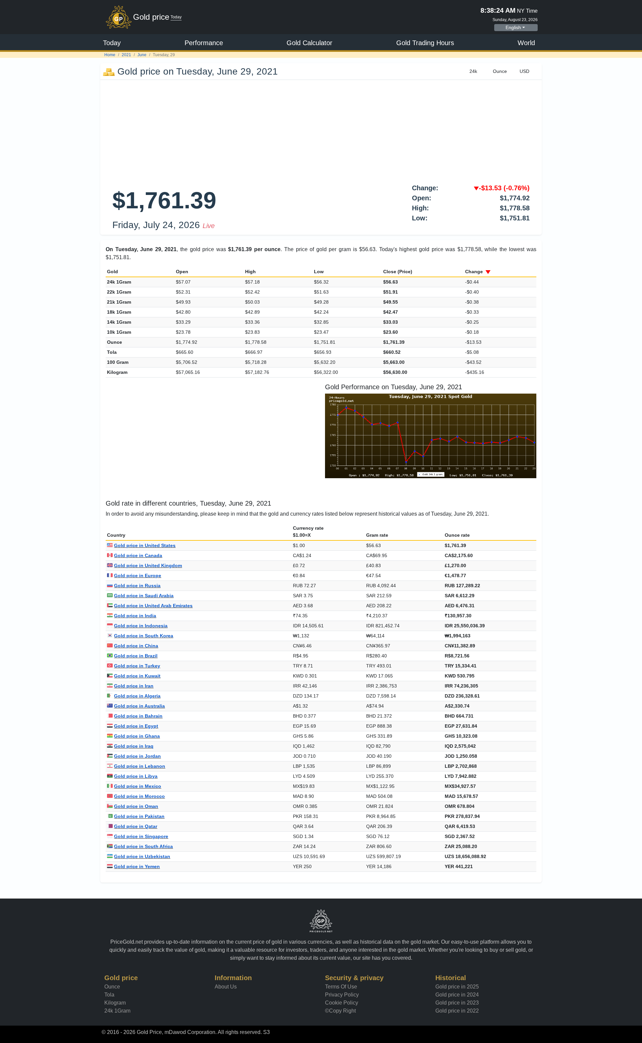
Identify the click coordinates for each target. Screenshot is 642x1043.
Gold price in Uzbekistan (142, 856)
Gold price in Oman (136, 806)
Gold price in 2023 (457, 1003)
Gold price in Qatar (135, 826)
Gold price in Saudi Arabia (144, 595)
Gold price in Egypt (136, 726)
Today (112, 42)
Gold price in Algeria (137, 696)
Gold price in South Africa (143, 846)
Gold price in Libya (135, 776)
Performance (204, 42)
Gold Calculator (309, 42)
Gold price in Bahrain (138, 716)
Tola (109, 995)
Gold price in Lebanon (139, 766)
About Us (226, 986)
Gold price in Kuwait (137, 676)
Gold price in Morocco (139, 796)
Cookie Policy (341, 1003)
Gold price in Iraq (133, 746)
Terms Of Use (341, 986)
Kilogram (115, 1003)
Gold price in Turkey (137, 665)
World (526, 42)
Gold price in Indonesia (141, 625)
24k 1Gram (117, 1011)
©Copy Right (340, 1011)
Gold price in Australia (139, 706)
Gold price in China (136, 645)
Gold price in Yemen (137, 866)
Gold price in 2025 (457, 986)
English (513, 27)
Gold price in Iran (133, 686)
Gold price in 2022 (457, 1011)
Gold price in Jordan (137, 756)
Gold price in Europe (137, 575)
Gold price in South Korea (143, 635)
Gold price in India (135, 615)
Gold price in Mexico (137, 786)
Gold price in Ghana (137, 736)
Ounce (112, 986)
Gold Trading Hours (425, 42)
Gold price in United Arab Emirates (153, 605)
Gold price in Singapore (141, 836)
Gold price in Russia (137, 585)
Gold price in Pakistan (139, 816)
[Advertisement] (321, 130)
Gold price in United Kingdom (148, 565)
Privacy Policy (342, 995)
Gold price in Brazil (135, 655)
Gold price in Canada (138, 555)
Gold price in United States (145, 545)
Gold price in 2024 (457, 995)
